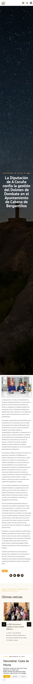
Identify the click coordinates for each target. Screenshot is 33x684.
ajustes (24, 673)
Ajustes (23, 676)
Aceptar (7, 676)
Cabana (4, 571)
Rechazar (15, 676)
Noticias (28, 173)
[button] (27, 3)
